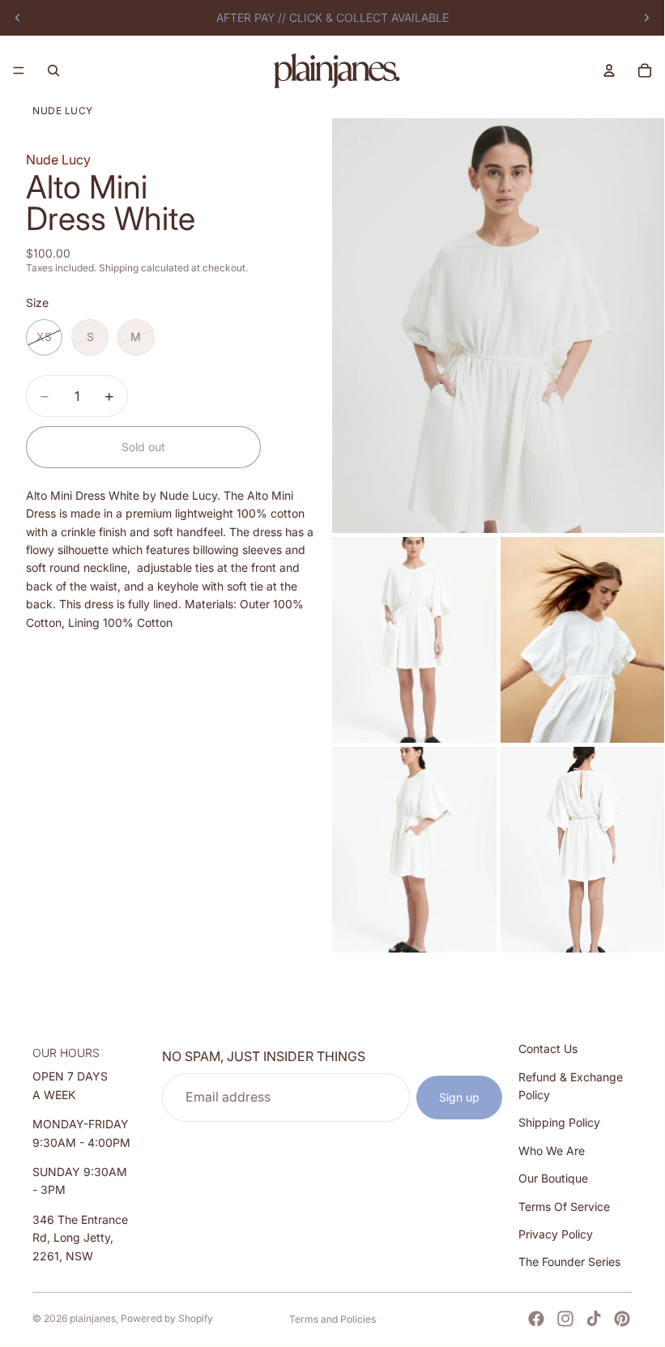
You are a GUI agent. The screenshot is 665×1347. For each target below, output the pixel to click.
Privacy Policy (555, 1234)
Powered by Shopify (167, 1318)
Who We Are (551, 1150)
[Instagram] (565, 1318)
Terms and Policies (332, 1319)
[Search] (53, 70)
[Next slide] (646, 18)
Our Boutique (553, 1178)
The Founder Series (569, 1261)
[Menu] (18, 70)
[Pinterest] (622, 1318)
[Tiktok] (593, 1318)
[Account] (609, 70)
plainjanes (93, 1318)
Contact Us (548, 1048)
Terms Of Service (564, 1206)
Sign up (459, 1097)
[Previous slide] (18, 18)
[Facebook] (536, 1318)
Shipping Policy (559, 1122)
